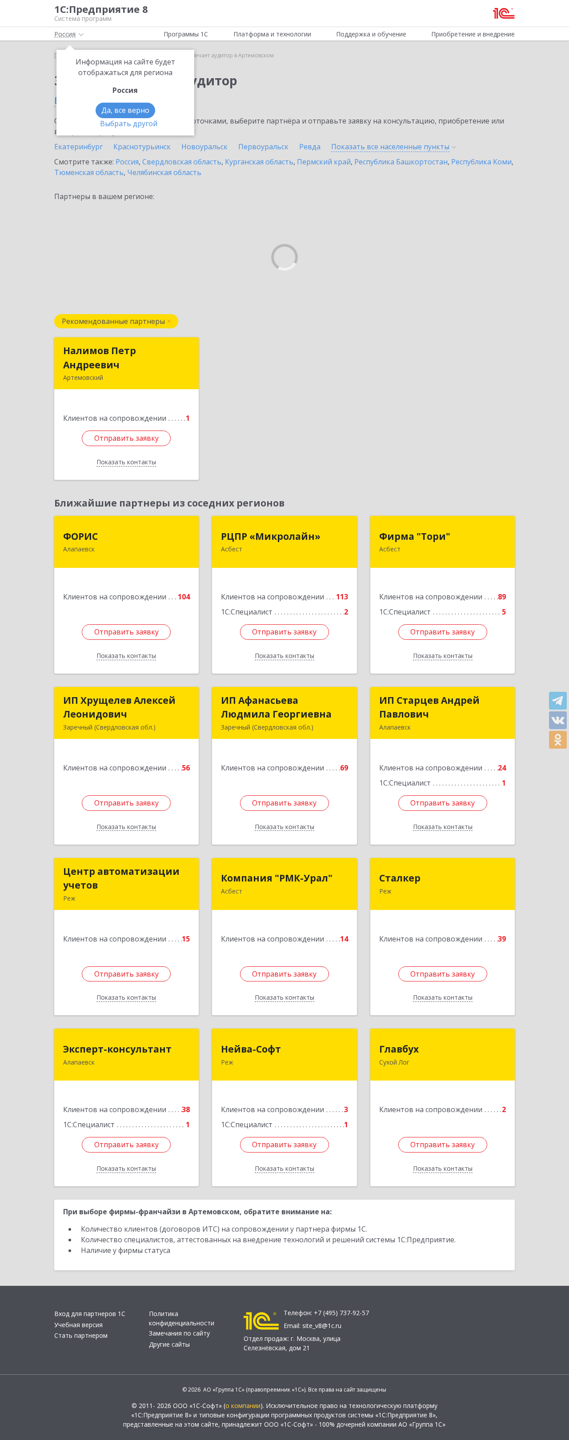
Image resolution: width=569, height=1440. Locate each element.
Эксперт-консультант (117, 1049)
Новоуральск (204, 147)
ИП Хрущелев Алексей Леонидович (119, 707)
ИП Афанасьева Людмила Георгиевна (276, 707)
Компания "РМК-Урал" (277, 878)
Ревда (310, 147)
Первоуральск (263, 147)
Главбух (399, 1049)
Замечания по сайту (179, 1333)
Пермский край (324, 162)
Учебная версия (78, 1324)
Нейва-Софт (251, 1049)
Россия (127, 162)
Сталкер (400, 878)
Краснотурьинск (142, 147)
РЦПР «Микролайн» (271, 536)
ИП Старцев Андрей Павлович (429, 707)
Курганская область (259, 162)
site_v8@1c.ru (321, 1325)
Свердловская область (181, 162)
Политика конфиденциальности (181, 1318)
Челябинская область (164, 172)
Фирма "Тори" (414, 536)
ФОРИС (80, 536)
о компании (242, 1405)
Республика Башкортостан (401, 162)
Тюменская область (89, 172)
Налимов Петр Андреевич (99, 357)
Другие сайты (169, 1344)
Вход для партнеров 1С (89, 1313)
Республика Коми (481, 162)
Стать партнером (81, 1335)
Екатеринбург (78, 147)
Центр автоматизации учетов (121, 878)
